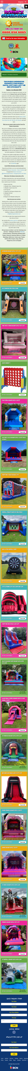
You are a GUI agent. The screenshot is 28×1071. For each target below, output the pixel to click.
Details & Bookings (7, 283)
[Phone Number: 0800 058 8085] (14, 33)
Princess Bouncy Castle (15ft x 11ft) (11, 922)
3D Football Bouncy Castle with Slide (12, 959)
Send (14, 1025)
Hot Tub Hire (12, 120)
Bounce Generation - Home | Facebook (16, 170)
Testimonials (13, 163)
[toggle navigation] (25, 2)
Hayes (14, 1060)
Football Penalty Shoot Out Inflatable (12, 512)
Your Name (14, 1001)
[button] (26, 65)
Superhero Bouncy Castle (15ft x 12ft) (11, 251)
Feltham (16, 1058)
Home (10, 1060)
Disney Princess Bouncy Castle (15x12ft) (12, 810)
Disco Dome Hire (5, 120)
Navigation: (21, 2)
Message (14, 1017)
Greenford (24, 1060)
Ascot (2, 1058)
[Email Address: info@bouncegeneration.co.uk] (14, 39)
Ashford (6, 1058)
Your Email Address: (14, 1047)
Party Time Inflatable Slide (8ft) (10, 624)
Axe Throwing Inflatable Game (10, 288)
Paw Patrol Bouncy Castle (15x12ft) (11, 400)
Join (14, 1054)
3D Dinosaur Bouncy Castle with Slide (12, 736)
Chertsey (22, 231)
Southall (19, 1060)
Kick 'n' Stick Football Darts (9, 549)
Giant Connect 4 (6, 363)
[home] (2, 2)
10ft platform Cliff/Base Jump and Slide (12, 586)
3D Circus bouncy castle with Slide (11, 885)
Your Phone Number (14, 1012)
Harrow (21, 1058)
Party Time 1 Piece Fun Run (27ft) (10, 475)
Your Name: (14, 1042)
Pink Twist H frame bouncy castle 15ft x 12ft (13, 326)
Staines (6, 1060)
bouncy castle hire (14, 220)
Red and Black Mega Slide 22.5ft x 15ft (12, 773)
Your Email (14, 1007)
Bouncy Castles (22, 116)
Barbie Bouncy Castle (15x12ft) (10, 847)
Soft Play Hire (19, 120)
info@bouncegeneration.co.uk (14, 214)
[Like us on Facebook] (14, 1032)
